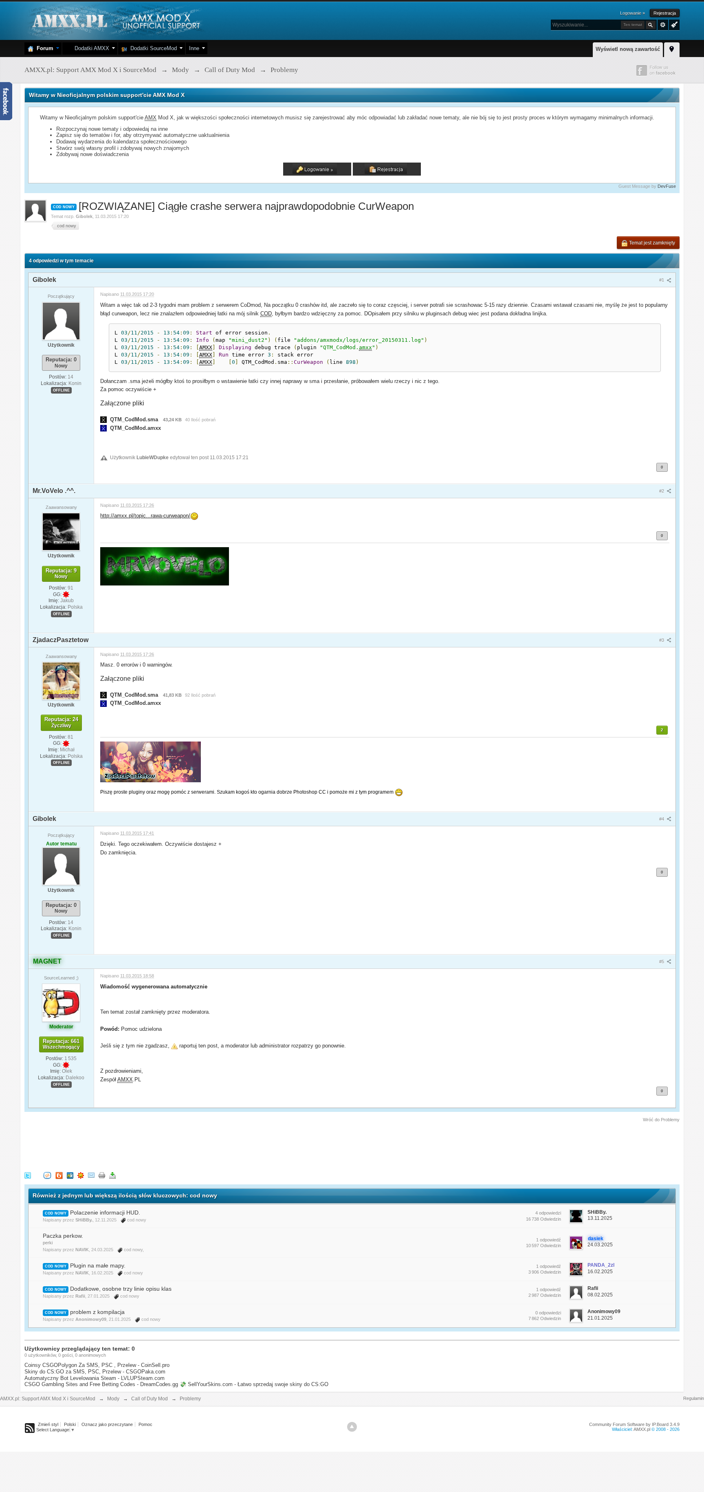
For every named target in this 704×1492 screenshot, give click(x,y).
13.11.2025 (599, 1218)
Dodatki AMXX (90, 48)
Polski (70, 1424)
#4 (662, 818)
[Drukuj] (102, 1175)
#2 (662, 491)
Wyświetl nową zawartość (628, 49)
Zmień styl (48, 1424)
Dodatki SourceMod (152, 48)
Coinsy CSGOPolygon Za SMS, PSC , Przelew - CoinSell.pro (96, 1365)
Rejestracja (664, 13)
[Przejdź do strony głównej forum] (115, 20)
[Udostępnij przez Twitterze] (27, 1175)
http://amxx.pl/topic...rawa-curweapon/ (145, 516)
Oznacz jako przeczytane (107, 1424)
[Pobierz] (112, 1175)
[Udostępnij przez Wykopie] (47, 1175)
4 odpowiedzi (548, 1212)
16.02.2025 (600, 1271)
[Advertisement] (172, 1145)
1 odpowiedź (548, 1239)
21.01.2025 (600, 1318)
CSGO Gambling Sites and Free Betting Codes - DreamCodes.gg (101, 1384)
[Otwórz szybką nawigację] (672, 48)
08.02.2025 (600, 1295)
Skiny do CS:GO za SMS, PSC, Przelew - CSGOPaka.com (94, 1372)
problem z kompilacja (97, 1312)
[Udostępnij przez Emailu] (91, 1175)
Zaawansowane (663, 25)
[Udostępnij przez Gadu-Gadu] (80, 1175)
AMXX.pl (642, 1429)
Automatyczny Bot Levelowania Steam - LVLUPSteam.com (94, 1378)
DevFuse (667, 186)
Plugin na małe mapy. (97, 1265)
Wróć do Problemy (661, 1119)
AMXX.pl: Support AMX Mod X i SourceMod (47, 1399)
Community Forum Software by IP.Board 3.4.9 (634, 1424)
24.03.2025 (600, 1245)
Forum (43, 48)
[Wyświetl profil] (61, 320)
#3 (662, 640)
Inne (194, 48)
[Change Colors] (673, 24)
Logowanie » (632, 13)
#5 (662, 961)
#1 (662, 279)
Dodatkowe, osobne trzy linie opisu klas (121, 1288)
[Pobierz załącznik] (103, 419)
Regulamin (693, 1398)
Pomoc (145, 1424)
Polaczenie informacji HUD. (105, 1212)
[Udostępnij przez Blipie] (59, 1175)
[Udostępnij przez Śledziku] (70, 1175)
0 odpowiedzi (548, 1312)
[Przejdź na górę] (352, 1427)
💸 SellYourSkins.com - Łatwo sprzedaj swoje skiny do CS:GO (254, 1384)
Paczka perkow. (63, 1235)
